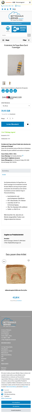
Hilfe (2, 360)
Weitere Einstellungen (6, 398)
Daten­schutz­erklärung (11, 386)
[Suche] (29, 35)
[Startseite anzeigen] (8, 322)
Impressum (25, 386)
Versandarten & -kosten (6, 351)
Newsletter (3, 358)
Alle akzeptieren (16, 402)
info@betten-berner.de (14, 158)
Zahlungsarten (4, 349)
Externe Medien (8, 392)
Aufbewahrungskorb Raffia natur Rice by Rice (16, 290)
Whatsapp (19, 5)
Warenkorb (3, 368)
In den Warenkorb (13, 124)
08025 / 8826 (8, 5)
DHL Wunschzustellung (9, 394)
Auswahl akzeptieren (16, 410)
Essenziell (6, 390)
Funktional (6, 396)
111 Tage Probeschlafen (6, 347)
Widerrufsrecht (4, 353)
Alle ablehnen (16, 406)
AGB (2, 356)
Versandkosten (12, 114)
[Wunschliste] (10, 9)
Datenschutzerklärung (6, 355)
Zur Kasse (3, 370)
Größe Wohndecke (5, 103)
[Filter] (29, 40)
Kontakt (4, 174)
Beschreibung (5, 171)
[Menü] (3, 40)
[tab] (16, 171)
